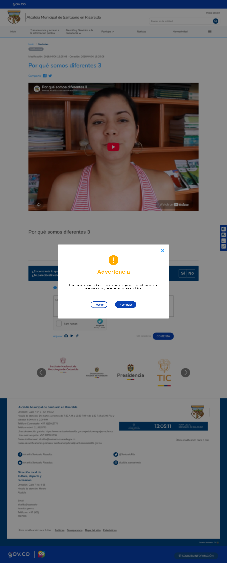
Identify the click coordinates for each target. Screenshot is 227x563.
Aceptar (99, 304)
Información (125, 304)
